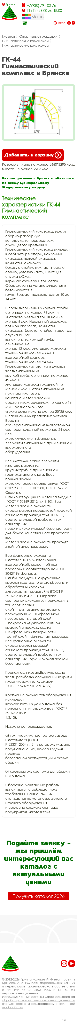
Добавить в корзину (29, 155)
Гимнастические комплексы (25, 41)
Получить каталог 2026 (39, 896)
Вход (62, 23)
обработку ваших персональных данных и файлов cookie (38, 1001)
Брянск (10, 4)
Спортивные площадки (38, 36)
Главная (8, 36)
